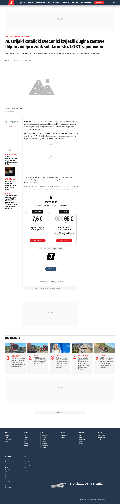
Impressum (26, 460)
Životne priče (45, 445)
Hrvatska (7, 435)
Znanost (44, 437)
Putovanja (44, 443)
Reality (99, 439)
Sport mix (26, 445)
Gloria (6, 474)
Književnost (82, 439)
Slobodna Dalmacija (9, 462)
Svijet (6, 437)
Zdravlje (44, 439)
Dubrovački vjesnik (9, 478)
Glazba (80, 441)
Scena (75, 3)
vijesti (7, 432)
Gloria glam (7, 476)
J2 (49, 3)
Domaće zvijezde (102, 435)
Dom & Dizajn (8, 470)
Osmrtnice (86, 3)
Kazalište (81, 443)
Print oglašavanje (27, 470)
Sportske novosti (8, 463)
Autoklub (7, 468)
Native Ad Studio (9, 487)
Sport (30, 3)
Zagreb (6, 441)
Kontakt (25, 471)
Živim (6, 479)
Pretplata (99, 3)
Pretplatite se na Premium (87, 483)
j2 (42, 432)
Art (80, 435)
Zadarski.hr (7, 481)
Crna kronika (8, 439)
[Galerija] (41, 86)
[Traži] (117, 2)
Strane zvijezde (101, 437)
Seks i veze (44, 441)
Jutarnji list (7, 460)
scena (100, 432)
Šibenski (7, 484)
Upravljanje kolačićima (29, 474)
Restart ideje (63, 437)
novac (63, 432)
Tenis (25, 441)
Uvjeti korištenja (27, 462)
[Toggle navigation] (1, 2)
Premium (40, 3)
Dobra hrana (8, 471)
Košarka (25, 439)
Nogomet (26, 437)
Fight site (26, 443)
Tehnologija (45, 435)
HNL (25, 435)
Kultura (56, 3)
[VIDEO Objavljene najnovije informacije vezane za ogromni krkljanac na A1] (37, 348)
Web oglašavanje (27, 468)
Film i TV (81, 437)
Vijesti (22, 3)
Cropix (6, 486)
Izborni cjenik (27, 466)
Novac (66, 3)
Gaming (44, 447)
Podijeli (9, 126)
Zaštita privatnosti (28, 463)
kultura (81, 432)
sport (26, 432)
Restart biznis (64, 435)
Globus (6, 466)
